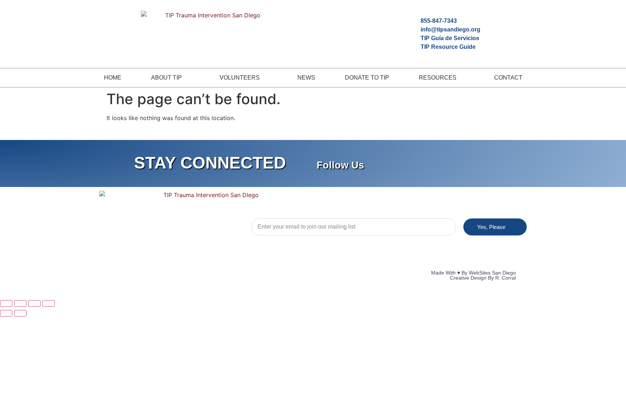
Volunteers (240, 78)
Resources (437, 78)
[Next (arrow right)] (20, 313)
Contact (508, 78)
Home (112, 78)
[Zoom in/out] (6, 303)
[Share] (34, 303)
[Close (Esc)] (48, 303)
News (306, 78)
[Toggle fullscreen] (20, 303)
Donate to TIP (367, 78)
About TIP (166, 78)
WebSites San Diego (492, 273)
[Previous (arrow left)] (6, 313)
